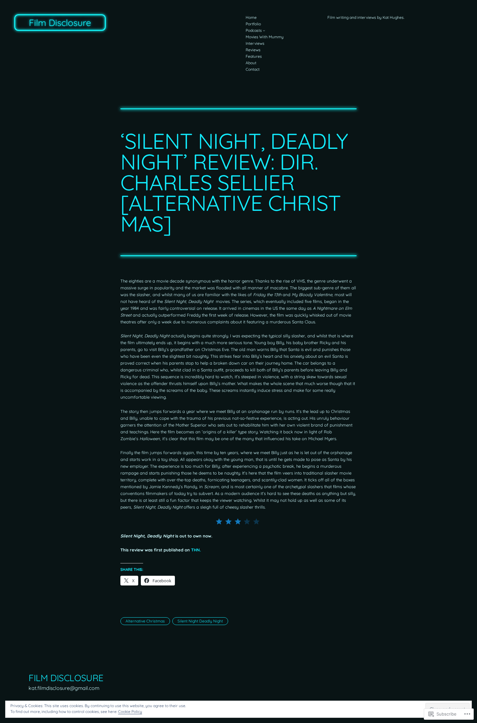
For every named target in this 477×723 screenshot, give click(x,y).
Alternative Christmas (145, 621)
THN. (196, 549)
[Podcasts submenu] (264, 31)
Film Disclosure (60, 22)
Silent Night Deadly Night (200, 621)
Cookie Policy (130, 711)
